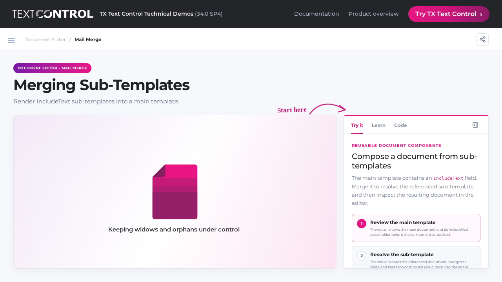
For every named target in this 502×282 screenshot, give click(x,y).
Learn (379, 125)
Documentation (316, 13)
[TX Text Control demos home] (53, 14)
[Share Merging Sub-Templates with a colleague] (482, 39)
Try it (357, 125)
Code (400, 125)
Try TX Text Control (446, 14)
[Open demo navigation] (11, 40)
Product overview (374, 13)
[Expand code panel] (475, 125)
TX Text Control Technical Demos (161, 13)
